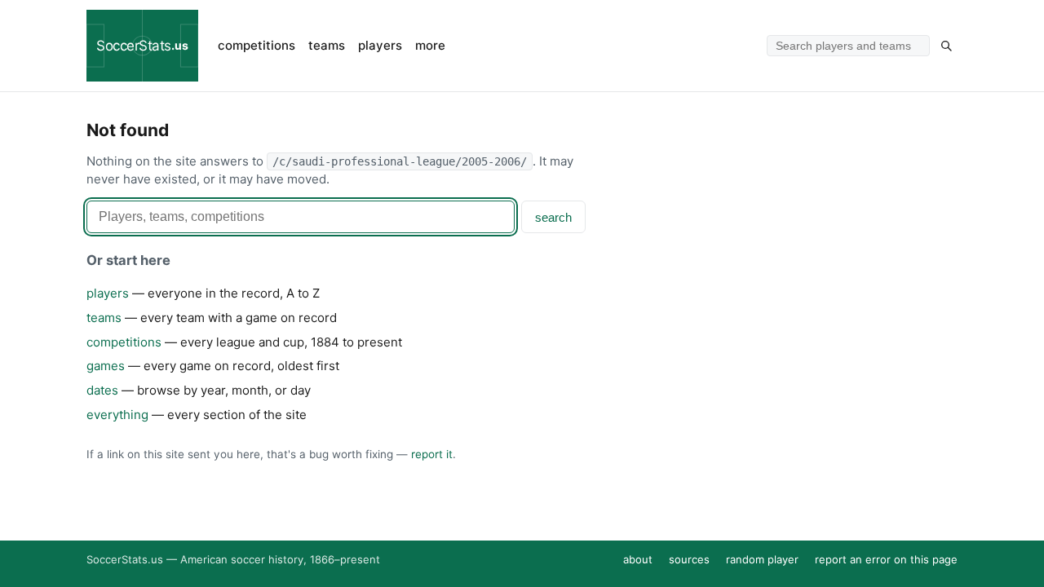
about (637, 559)
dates (102, 390)
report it (432, 454)
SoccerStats (142, 46)
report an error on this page (886, 559)
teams (326, 45)
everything (117, 414)
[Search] (946, 45)
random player (762, 559)
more (430, 45)
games (105, 365)
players (380, 45)
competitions (256, 45)
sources (689, 559)
